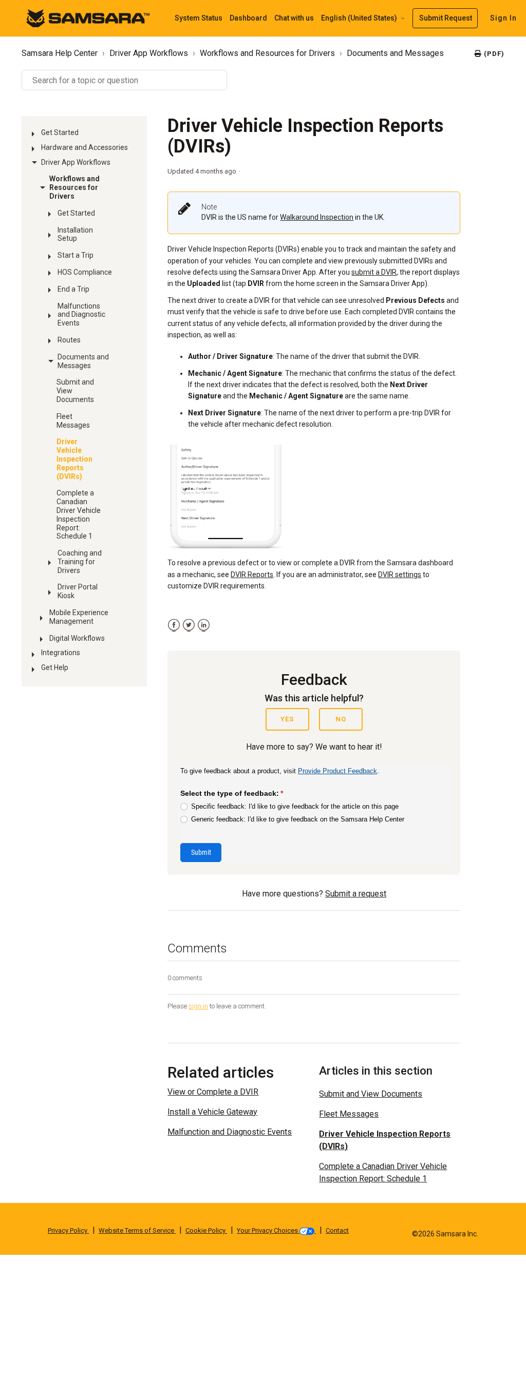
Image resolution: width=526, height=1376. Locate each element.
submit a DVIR (374, 272)
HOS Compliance (85, 272)
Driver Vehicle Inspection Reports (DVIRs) (74, 458)
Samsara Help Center (60, 53)
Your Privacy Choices (268, 1230)
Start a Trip (75, 255)
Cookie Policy (206, 1230)
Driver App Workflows (148, 53)
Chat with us (294, 18)
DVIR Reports (252, 574)
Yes (287, 719)
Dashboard (248, 18)
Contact (337, 1230)
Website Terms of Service (137, 1230)
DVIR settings (399, 574)
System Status (198, 18)
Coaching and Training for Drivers (80, 562)
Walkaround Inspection (316, 217)
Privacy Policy (68, 1230)
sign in (198, 1006)
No (340, 719)
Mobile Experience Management (78, 616)
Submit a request (355, 894)
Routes (69, 340)
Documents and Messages (395, 53)
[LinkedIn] (203, 625)
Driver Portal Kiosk (78, 591)
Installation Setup (75, 234)
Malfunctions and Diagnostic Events (81, 315)
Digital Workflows (77, 638)
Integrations (60, 652)
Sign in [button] (503, 18)
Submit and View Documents (75, 391)
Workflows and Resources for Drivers (267, 53)
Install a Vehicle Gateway (212, 1112)
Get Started (60, 132)
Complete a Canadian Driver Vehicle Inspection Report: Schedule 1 (79, 514)
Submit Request (445, 18)
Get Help (54, 667)
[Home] (87, 18)
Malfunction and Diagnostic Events (229, 1132)
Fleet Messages (73, 420)
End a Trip (73, 289)
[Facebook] (173, 625)
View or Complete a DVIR (212, 1092)
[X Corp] (188, 625)
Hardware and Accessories (84, 147)
